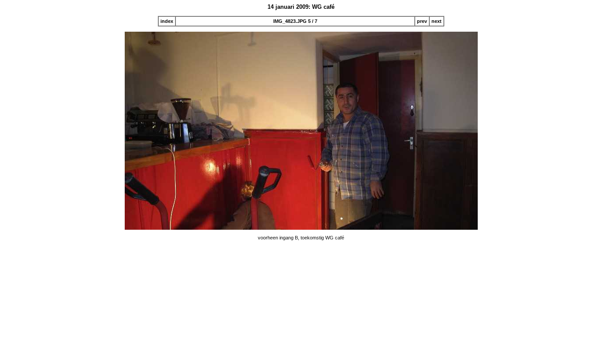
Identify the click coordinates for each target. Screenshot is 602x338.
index (166, 21)
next (436, 21)
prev (422, 21)
